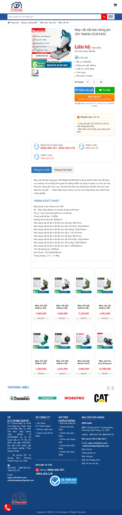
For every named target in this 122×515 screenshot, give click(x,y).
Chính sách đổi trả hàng (44, 434)
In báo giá (83, 57)
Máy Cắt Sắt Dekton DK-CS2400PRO (62, 363)
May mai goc (87, 456)
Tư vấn (106, 90)
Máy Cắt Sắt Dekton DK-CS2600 (41, 363)
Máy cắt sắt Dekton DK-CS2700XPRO (105, 308)
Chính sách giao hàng (66, 434)
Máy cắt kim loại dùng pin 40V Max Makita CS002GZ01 (105, 364)
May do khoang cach (91, 460)
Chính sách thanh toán (67, 440)
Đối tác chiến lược (45, 429)
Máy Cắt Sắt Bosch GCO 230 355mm (84, 363)
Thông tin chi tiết (41, 170)
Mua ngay (94, 97)
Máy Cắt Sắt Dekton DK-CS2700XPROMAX (85, 308)
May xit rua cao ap (90, 463)
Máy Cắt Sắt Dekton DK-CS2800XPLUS (41, 308)
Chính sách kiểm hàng (67, 447)
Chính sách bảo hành (66, 428)
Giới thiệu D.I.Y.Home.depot (43, 424)
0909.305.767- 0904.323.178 (97, 103)
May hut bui (87, 449)
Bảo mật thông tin (67, 423)
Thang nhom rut (88, 453)
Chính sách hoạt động (66, 453)
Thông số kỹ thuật (63, 170)
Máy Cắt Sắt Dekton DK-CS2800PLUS (62, 308)
